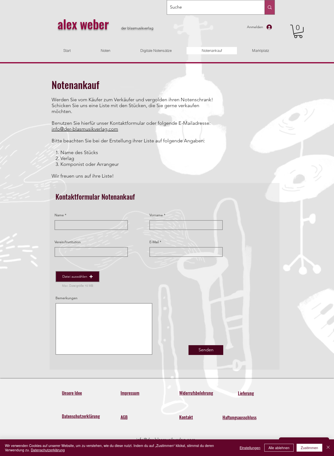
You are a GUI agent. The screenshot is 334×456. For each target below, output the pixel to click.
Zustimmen (309, 447)
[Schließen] (328, 447)
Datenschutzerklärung (48, 449)
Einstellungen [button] (250, 447)
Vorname (156, 215)
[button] (298, 31)
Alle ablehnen (278, 447)
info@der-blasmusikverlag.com (85, 129)
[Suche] (270, 7)
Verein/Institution (68, 242)
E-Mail (154, 242)
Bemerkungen (67, 298)
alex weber (83, 23)
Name (59, 215)
